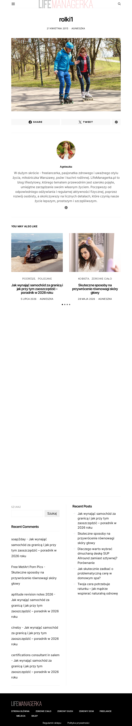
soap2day (18, 539)
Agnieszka (78, 28)
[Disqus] (66, 358)
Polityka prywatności (78, 722)
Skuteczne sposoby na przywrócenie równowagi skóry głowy (95, 289)
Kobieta (83, 278)
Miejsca (20, 716)
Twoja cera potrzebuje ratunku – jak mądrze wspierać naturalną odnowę (98, 588)
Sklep (34, 716)
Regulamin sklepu (52, 722)
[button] (62, 304)
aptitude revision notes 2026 (32, 594)
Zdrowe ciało (102, 278)
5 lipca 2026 (28, 298)
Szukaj (16, 507)
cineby (16, 627)
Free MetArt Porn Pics (27, 567)
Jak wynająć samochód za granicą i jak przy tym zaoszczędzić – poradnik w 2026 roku (37, 289)
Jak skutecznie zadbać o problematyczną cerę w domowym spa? (95, 573)
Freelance (106, 711)
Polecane (45, 278)
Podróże (28, 278)
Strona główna (20, 711)
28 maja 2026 (86, 298)
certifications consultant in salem (35, 655)
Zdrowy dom (86, 711)
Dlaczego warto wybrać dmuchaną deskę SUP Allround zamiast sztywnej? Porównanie (97, 556)
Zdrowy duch (65, 711)
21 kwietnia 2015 (57, 28)
